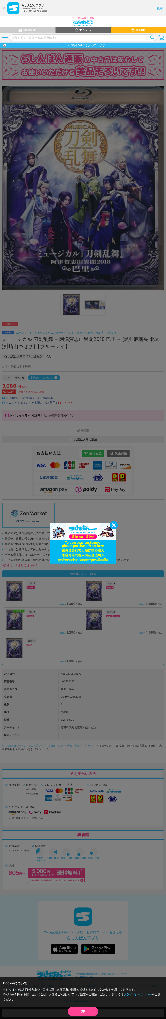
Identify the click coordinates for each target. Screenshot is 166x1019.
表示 (159, 8)
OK (83, 1011)
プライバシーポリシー (137, 994)
